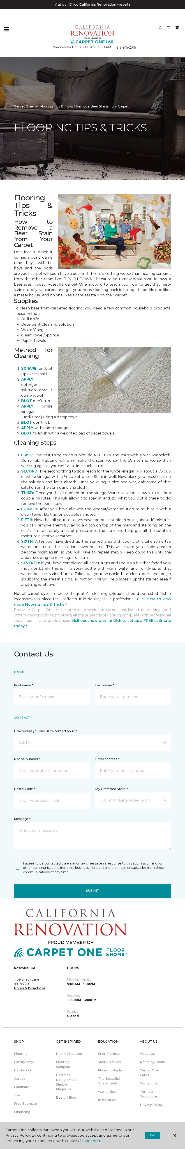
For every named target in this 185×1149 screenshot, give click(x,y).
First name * (23, 685)
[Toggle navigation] (6, 29)
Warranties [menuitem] (107, 1092)
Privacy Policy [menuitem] (151, 1105)
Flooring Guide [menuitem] (110, 1070)
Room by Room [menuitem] (152, 1062)
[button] (160, 29)
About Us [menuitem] (147, 1054)
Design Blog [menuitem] (66, 1097)
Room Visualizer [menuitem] (69, 1054)
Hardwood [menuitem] (22, 1070)
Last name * (104, 685)
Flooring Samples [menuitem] (63, 1064)
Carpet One (23, 106)
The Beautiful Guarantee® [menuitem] (109, 1081)
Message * (22, 818)
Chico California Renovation (93, 4)
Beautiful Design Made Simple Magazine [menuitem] (67, 1082)
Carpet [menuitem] (19, 1079)
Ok (152, 1135)
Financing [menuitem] (22, 1112)
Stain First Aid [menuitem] (109, 1062)
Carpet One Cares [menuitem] (149, 1072)
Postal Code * (24, 789)
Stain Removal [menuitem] (109, 1054)
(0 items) (177, 27)
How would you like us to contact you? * (45, 731)
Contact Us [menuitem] (149, 1083)
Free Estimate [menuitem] (25, 1104)
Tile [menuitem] (17, 1095)
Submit (92, 891)
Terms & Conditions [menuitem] (149, 1094)
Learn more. (91, 1141)
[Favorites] (168, 29)
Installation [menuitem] (107, 1100)
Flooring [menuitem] (21, 1054)
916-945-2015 (126, 47)
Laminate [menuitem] (21, 1087)
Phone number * (27, 759)
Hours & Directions (29, 988)
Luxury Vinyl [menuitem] (24, 1062)
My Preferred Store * (111, 789)
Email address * (107, 759)
